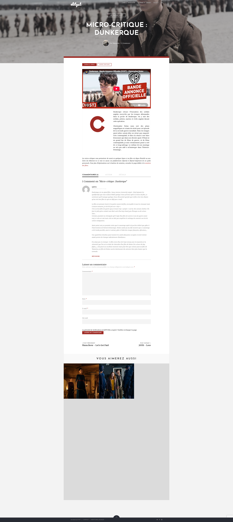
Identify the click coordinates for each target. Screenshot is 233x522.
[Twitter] (157, 519)
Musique (131, 2)
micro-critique (104, 64)
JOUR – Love (145, 345)
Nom (84, 299)
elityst (76, 4)
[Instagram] (161, 519)
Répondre (96, 256)
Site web (85, 318)
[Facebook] (160, 519)
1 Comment (125, 43)
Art (124, 2)
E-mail (85, 308)
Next (165, 431)
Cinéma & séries (144, 2)
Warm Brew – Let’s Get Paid (95, 345)
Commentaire (87, 271)
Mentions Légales (97, 519)
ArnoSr (116, 43)
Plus (155, 2)
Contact (86, 519)
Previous (68, 431)
